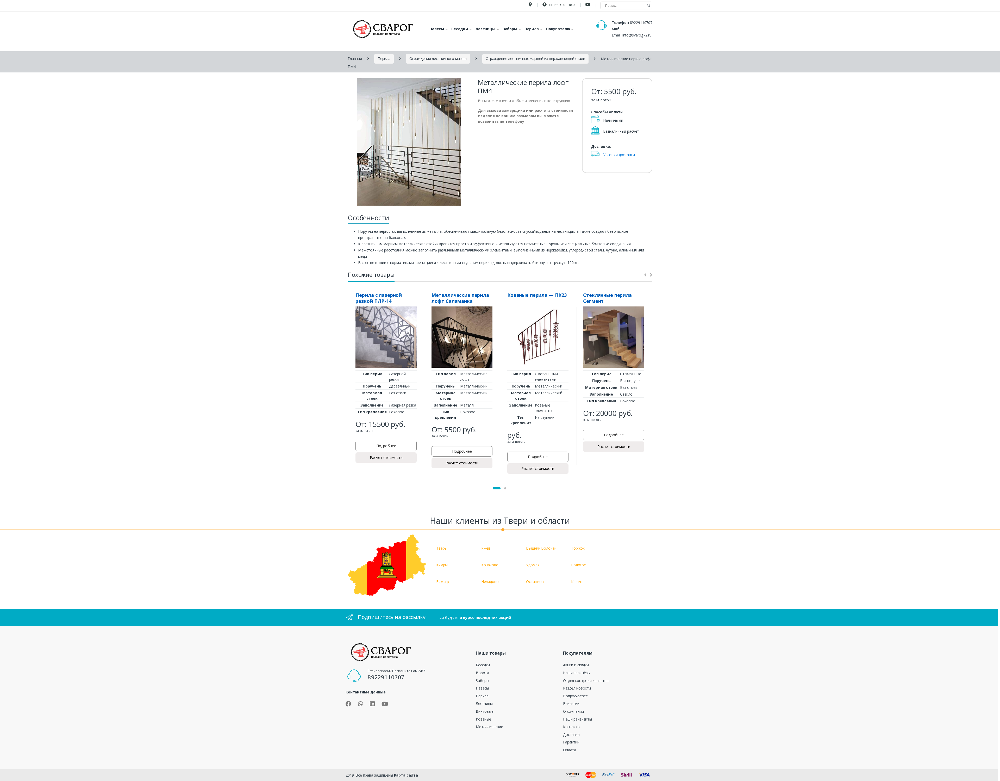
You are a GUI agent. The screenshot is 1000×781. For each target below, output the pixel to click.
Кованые (483, 719)
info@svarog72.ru (637, 35)
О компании (573, 711)
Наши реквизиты (577, 719)
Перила (384, 58)
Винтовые (484, 711)
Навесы (482, 688)
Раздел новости (577, 688)
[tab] (368, 219)
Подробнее (386, 445)
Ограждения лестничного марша (438, 58)
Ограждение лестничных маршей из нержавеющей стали (535, 58)
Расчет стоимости (386, 457)
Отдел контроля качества (586, 680)
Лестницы (484, 703)
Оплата (569, 749)
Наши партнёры (576, 672)
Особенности (368, 217)
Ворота (482, 672)
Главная (355, 58)
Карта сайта (406, 775)
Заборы (482, 680)
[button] (497, 488)
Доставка (571, 734)
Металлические (489, 726)
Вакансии (571, 703)
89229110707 (641, 22)
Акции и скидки (576, 664)
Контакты (571, 726)
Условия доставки (619, 154)
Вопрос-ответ (575, 695)
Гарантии (571, 742)
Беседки (483, 664)
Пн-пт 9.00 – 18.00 (562, 4)
